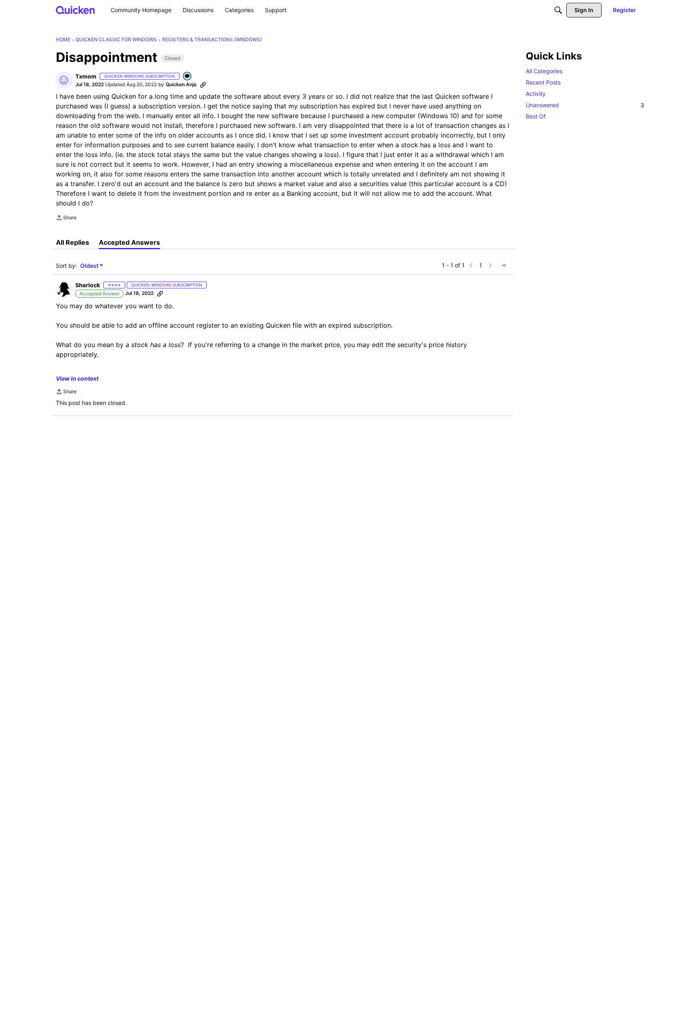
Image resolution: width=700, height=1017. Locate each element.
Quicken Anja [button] (181, 84)
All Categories (544, 71)
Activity (536, 93)
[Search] (558, 10)
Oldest (90, 266)
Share (66, 218)
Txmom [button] (85, 76)
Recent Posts (543, 82)
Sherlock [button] (87, 285)
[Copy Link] (203, 84)
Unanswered (585, 105)
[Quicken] (75, 10)
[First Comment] (187, 77)
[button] (64, 80)
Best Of (536, 116)
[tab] (72, 242)
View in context (77, 378)
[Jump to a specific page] (503, 265)
